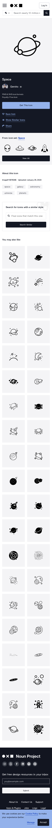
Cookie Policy (31, 813)
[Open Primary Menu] (5, 6)
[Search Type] (7, 13)
